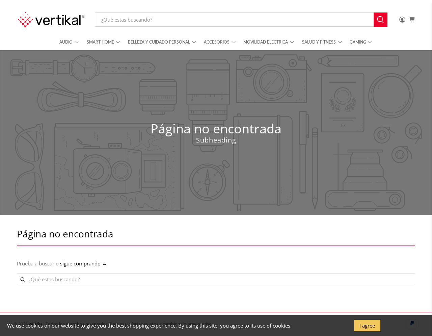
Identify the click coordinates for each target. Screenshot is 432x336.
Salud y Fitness (319, 42)
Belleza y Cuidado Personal (159, 42)
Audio (66, 42)
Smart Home (100, 42)
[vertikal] (51, 20)
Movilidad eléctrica (265, 42)
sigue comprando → (83, 263)
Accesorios (217, 42)
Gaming (358, 42)
